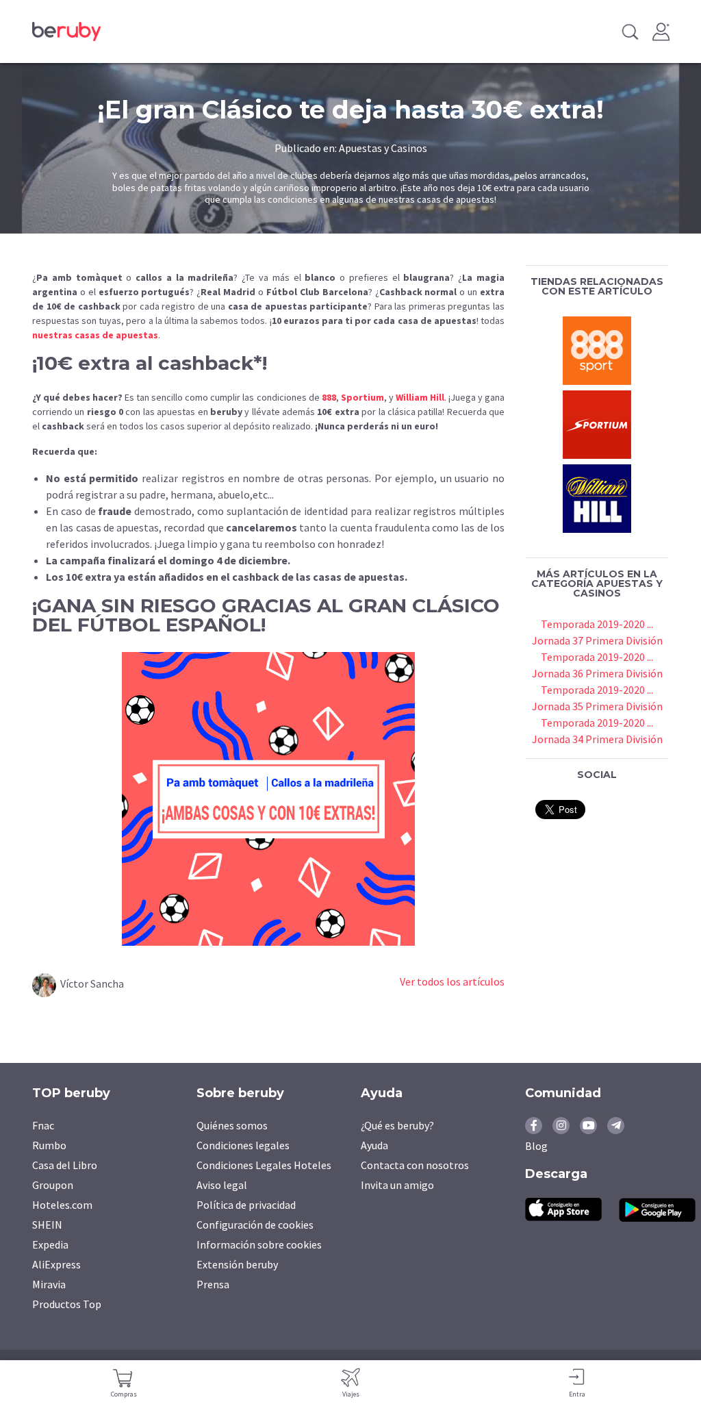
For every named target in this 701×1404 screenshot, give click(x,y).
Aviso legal (221, 1185)
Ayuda (374, 1145)
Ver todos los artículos (452, 981)
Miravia (49, 1284)
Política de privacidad (246, 1205)
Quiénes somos (232, 1125)
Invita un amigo (397, 1185)
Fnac (43, 1125)
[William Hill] (597, 496)
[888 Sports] (597, 348)
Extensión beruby (237, 1264)
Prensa (212, 1284)
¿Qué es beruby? (397, 1125)
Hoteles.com (62, 1205)
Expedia (50, 1244)
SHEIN (47, 1224)
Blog (536, 1146)
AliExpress (56, 1264)
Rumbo (49, 1145)
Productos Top (66, 1304)
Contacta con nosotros (415, 1165)
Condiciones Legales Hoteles (263, 1165)
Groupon (52, 1185)
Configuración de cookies (255, 1224)
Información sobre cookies (259, 1244)
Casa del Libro (64, 1165)
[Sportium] (597, 422)
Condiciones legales (243, 1145)
